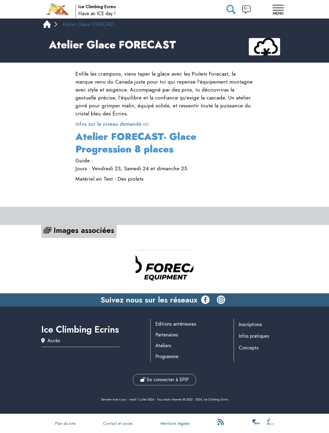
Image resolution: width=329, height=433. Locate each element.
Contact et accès (118, 423)
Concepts (248, 347)
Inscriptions (250, 324)
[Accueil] (47, 25)
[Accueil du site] (57, 9)
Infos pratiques (254, 336)
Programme (166, 356)
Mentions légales (175, 423)
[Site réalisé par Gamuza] (270, 423)
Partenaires (166, 334)
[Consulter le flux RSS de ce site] (221, 423)
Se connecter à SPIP (167, 379)
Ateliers (163, 345)
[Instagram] (221, 300)
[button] (278, 10)
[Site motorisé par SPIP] (256, 423)
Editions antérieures (175, 324)
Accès (53, 340)
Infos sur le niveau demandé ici (112, 124)
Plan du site (65, 423)
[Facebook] (205, 300)
